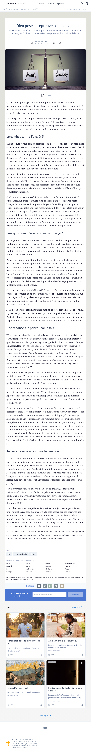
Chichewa (49, 569)
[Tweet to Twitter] (45, 586)
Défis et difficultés (21, 554)
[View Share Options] (54, 43)
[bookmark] (31, 43)
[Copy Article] (59, 43)
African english (70, 563)
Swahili (67, 572)
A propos (60, 3)
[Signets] (87, 3)
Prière (33, 554)
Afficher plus (75, 607)
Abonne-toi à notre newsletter (19, 594)
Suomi (28, 566)
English (48, 563)
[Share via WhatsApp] (50, 586)
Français (48, 566)
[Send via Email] (62, 586)
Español (9, 566)
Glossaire (50, 3)
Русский (29, 572)
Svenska (48, 572)
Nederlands (30, 569)
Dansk (8, 563)
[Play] (43, 95)
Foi (9, 554)
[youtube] (45, 727)
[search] (82, 3)
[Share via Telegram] (56, 586)
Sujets (41, 3)
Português (9, 572)
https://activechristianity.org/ (63, 577)
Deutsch (28, 563)
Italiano (67, 566)
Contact (84, 9)
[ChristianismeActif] (20, 3)
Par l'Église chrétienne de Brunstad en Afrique (19, 9)
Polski (67, 569)
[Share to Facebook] (39, 586)
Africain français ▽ (73, 9)
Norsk (8, 569)
